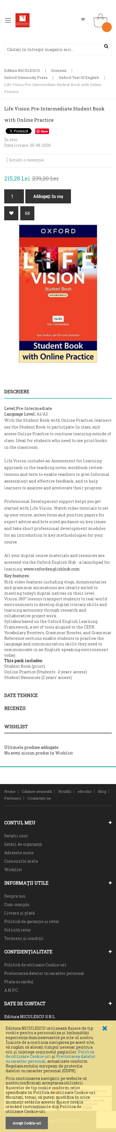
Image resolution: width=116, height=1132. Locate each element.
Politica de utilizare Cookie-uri (50, 1054)
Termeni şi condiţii (24, 938)
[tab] (58, 391)
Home (9, 791)
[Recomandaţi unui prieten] (27, 213)
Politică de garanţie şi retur (31, 921)
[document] (58, 1077)
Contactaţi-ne (39, 798)
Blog (102, 791)
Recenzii (15, 708)
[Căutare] (106, 46)
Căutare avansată (37, 791)
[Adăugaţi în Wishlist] (11, 213)
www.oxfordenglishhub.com (52, 569)
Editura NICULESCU (22, 70)
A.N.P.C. (11, 990)
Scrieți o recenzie (26, 160)
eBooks (85, 791)
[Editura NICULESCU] (22, 20)
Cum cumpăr (17, 904)
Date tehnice (21, 695)
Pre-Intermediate (34, 408)
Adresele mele (19, 852)
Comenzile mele (21, 861)
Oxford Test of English (79, 77)
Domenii (58, 70)
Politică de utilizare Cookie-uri (35, 964)
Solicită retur (17, 930)
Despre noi (15, 896)
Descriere (16, 391)
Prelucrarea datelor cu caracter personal (44, 973)
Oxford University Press (26, 77)
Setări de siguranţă (23, 844)
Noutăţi (64, 791)
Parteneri (12, 798)
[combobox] (58, 49)
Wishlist (83, 19)
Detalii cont (16, 835)
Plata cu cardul (19, 981)
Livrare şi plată (19, 913)
